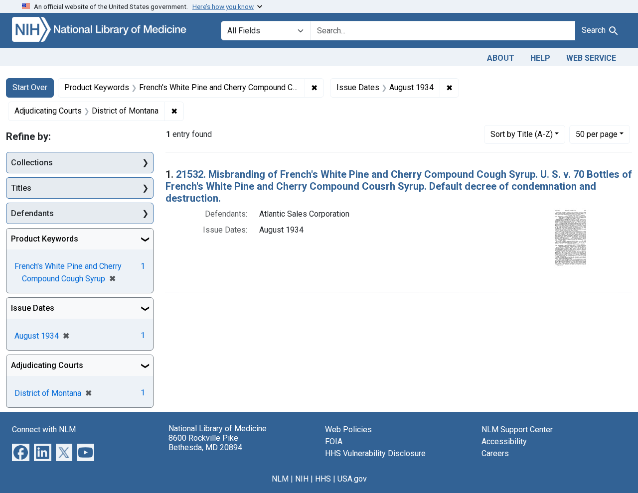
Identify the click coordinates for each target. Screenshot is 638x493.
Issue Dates (32, 308)
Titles (21, 188)
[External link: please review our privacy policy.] (20, 452)
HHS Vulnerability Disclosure (375, 453)
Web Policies (348, 429)
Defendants (32, 213)
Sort (521, 134)
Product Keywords (44, 239)
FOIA (333, 441)
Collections (32, 162)
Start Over (29, 87)
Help (540, 58)
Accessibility (504, 441)
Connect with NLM (44, 429)
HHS (323, 479)
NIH (302, 479)
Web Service (591, 58)
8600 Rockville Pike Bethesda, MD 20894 (205, 442)
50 (597, 134)
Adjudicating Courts (47, 365)
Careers (495, 453)
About (500, 58)
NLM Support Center (517, 429)
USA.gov (352, 479)
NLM (280, 479)
